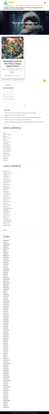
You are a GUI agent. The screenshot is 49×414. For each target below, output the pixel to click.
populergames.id (6, 390)
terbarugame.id (6, 294)
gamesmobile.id (6, 257)
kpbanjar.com (5, 206)
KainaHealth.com (6, 213)
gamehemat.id (5, 339)
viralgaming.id (5, 378)
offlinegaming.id (6, 287)
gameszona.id (5, 331)
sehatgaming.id (6, 375)
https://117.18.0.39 (6, 138)
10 (3, 94)
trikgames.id (5, 267)
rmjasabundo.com (6, 194)
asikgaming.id (5, 319)
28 (9, 99)
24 (3, 99)
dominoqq (5, 230)
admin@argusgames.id (9, 75)
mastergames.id (6, 360)
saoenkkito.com (6, 178)
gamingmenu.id (6, 306)
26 (6, 99)
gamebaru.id (5, 392)
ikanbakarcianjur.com (7, 201)
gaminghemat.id (6, 301)
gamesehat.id (5, 398)
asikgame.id (5, 356)
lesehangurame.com (7, 171)
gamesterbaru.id (6, 260)
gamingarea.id (5, 311)
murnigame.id (5, 349)
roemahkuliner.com (6, 176)
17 (3, 97)
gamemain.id (5, 343)
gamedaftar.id (5, 397)
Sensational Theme (34, 412)
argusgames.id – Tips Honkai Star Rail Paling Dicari (23, 5)
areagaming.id (5, 317)
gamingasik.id (5, 307)
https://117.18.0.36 (6, 134)
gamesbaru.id (5, 385)
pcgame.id (5, 290)
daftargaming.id (6, 373)
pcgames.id (5, 292)
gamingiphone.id (6, 269)
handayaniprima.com (7, 179)
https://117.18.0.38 (6, 148)
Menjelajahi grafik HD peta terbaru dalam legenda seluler (12, 63)
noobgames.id (5, 393)
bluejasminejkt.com (6, 188)
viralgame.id (5, 403)
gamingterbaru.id (6, 279)
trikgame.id (5, 242)
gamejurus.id (5, 344)
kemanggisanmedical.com (8, 208)
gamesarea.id (5, 351)
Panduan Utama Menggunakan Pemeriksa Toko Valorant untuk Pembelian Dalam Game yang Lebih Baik (24, 122)
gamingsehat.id (6, 371)
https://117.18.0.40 (6, 155)
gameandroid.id (6, 245)
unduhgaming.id (6, 370)
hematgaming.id (6, 329)
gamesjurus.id (5, 324)
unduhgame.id (5, 405)
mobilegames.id (6, 255)
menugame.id (5, 361)
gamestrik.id (5, 265)
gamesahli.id (5, 328)
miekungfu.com (6, 191)
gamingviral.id (5, 366)
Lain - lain (12, 57)
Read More (12, 72)
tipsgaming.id (5, 272)
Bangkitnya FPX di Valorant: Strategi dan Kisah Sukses (15, 115)
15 (11, 94)
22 (11, 97)
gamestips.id (5, 262)
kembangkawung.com (7, 198)
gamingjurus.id (6, 304)
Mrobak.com (5, 189)
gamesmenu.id (5, 321)
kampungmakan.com (7, 181)
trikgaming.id (5, 274)
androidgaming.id (6, 243)
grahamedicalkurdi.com (7, 221)
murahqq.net (5, 143)
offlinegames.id (6, 252)
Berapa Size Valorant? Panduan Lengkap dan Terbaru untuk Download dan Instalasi (20, 112)
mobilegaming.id (6, 284)
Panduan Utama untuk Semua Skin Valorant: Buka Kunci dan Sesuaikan (18, 119)
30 (12, 99)
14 (9, 94)
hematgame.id (5, 358)
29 (11, 99)
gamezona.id (5, 348)
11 (5, 94)
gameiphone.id (6, 247)
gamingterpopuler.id (7, 380)
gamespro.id (5, 383)
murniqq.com (5, 158)
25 (5, 99)
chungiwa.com (5, 199)
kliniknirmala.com (6, 210)
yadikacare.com (6, 216)
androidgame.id (6, 240)
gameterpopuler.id (6, 400)
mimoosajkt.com (6, 196)
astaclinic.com (5, 218)
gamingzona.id (5, 312)
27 (8, 99)
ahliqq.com (5, 136)
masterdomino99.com (7, 150)
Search (44, 80)
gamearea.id (5, 353)
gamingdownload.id (6, 363)
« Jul (24, 105)
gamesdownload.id (6, 387)
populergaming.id (6, 376)
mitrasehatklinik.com (7, 204)
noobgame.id (5, 402)
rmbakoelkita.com (6, 184)
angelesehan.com (6, 186)
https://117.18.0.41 (6, 145)
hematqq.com (5, 156)
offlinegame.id (5, 285)
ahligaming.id (5, 333)
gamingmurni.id (6, 302)
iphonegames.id (6, 248)
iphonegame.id (6, 280)
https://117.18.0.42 (6, 141)
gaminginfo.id (5, 299)
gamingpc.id (5, 275)
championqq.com (6, 153)
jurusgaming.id (6, 314)
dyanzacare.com (6, 223)
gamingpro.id (5, 368)
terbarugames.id (6, 296)
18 (5, 97)
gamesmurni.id (6, 322)
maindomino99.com (6, 146)
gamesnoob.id (5, 381)
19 (6, 97)
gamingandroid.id (6, 277)
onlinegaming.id (6, 289)
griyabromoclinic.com (7, 225)
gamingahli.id (5, 309)
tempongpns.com (6, 174)
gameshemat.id (6, 336)
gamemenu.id (5, 346)
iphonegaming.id (6, 282)
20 (8, 97)
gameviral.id (5, 395)
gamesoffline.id (6, 258)
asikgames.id (5, 341)
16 (12, 94)
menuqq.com (5, 160)
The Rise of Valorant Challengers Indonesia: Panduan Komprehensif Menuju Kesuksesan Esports (23, 117)
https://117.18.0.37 (6, 151)
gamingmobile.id (6, 270)
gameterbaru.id (6, 263)
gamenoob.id (5, 388)
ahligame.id (5, 354)
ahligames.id (5, 338)
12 (6, 94)
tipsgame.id (5, 297)
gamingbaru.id (5, 365)
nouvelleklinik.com (6, 211)
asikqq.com (5, 133)
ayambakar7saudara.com (7, 172)
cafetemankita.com (6, 193)
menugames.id (5, 334)
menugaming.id (6, 316)
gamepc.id (5, 250)
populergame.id (6, 407)
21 (9, 97)
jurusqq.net (5, 139)
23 (12, 97)
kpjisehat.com (5, 203)
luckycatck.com (6, 183)
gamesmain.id (5, 326)
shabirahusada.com (6, 215)
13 (8, 94)
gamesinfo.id (5, 253)
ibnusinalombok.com (7, 220)
